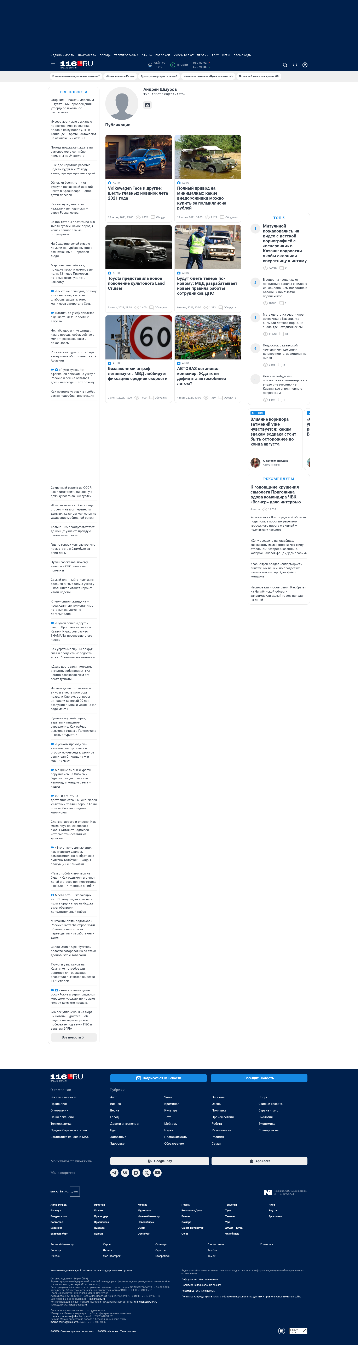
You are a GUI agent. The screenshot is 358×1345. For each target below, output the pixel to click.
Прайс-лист (59, 1104)
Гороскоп (162, 55)
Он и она (218, 1097)
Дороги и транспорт (124, 1124)
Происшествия (223, 1117)
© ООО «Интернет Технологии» (117, 1331)
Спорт (263, 1097)
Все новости (73, 92)
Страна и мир (268, 1110)
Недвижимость (62, 55)
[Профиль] (305, 65)
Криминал (171, 1104)
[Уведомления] (295, 65)
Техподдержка (61, 1124)
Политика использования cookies (201, 1285)
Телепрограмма (126, 55)
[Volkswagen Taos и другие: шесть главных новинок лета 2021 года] (138, 157)
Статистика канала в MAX (70, 1137)
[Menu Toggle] (53, 65)
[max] (136, 1173)
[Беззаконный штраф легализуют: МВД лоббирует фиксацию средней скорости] (138, 337)
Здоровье (117, 1143)
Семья (216, 1143)
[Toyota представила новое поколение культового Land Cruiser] (138, 247)
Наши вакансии (62, 1117)
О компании (59, 1110)
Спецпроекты (269, 1130)
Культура (170, 1110)
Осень (216, 1104)
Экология (266, 1117)
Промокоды (242, 55)
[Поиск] (285, 65)
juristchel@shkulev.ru (145, 1301)
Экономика (267, 1124)
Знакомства (86, 55)
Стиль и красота (271, 1104)
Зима (168, 1097)
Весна (114, 1110)
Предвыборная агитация (69, 1130)
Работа (217, 1124)
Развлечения (221, 1130)
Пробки (203, 55)
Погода (105, 55)
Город (114, 1117)
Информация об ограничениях (199, 1279)
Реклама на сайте (63, 1097)
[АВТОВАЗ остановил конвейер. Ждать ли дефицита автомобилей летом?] (208, 337)
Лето (168, 1117)
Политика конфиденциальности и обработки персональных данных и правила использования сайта (241, 1296)
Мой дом (171, 1124)
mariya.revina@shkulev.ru (65, 1322)
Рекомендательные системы (198, 1290)
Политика (219, 1110)
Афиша (147, 55)
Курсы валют (184, 55)
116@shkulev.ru (96, 1298)
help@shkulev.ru (78, 1304)
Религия (218, 1137)
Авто (113, 1097)
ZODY (215, 55)
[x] (147, 1173)
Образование (174, 1143)
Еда (113, 1130)
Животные (118, 1137)
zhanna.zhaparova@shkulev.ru (68, 1316)
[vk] (125, 1173)
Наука (168, 1130)
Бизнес (115, 1104)
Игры (226, 55)
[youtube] (157, 1173)
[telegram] (114, 1173)
